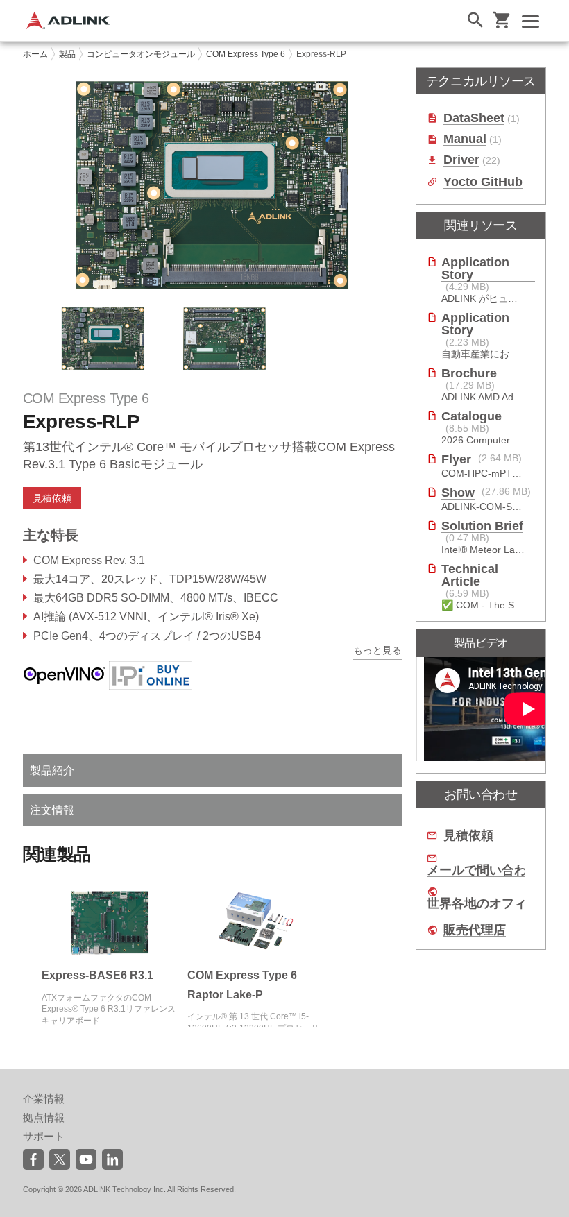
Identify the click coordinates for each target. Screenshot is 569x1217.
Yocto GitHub (483, 182)
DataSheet (473, 118)
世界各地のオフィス (483, 903)
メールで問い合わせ (483, 870)
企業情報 (44, 1099)
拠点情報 (44, 1117)
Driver (461, 160)
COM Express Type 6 (245, 54)
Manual (464, 139)
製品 (67, 54)
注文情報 (52, 810)
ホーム (35, 54)
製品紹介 (52, 770)
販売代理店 (474, 930)
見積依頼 (468, 835)
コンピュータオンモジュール (141, 54)
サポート (44, 1136)
